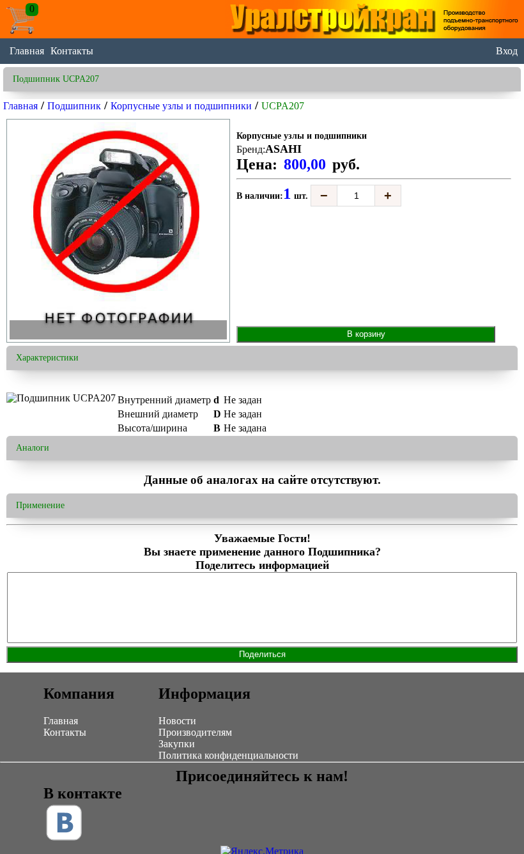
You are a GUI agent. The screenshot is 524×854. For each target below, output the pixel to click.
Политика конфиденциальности (228, 755)
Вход (507, 50)
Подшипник (74, 105)
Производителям (195, 732)
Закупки (176, 743)
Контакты (71, 50)
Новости (177, 720)
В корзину (366, 334)
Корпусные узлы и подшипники (181, 105)
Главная (27, 50)
